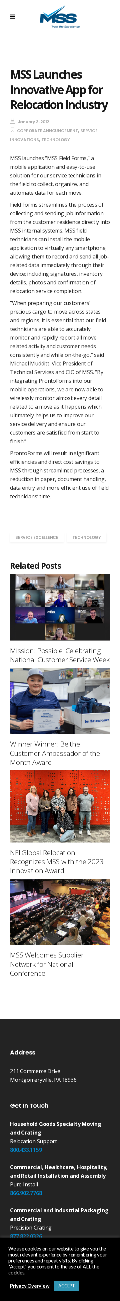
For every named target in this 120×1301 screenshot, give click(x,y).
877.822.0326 (26, 1236)
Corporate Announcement (47, 131)
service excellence (36, 537)
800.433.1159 (26, 1149)
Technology (55, 140)
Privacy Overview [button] (29, 1286)
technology (86, 537)
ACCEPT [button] (66, 1285)
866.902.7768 (26, 1193)
